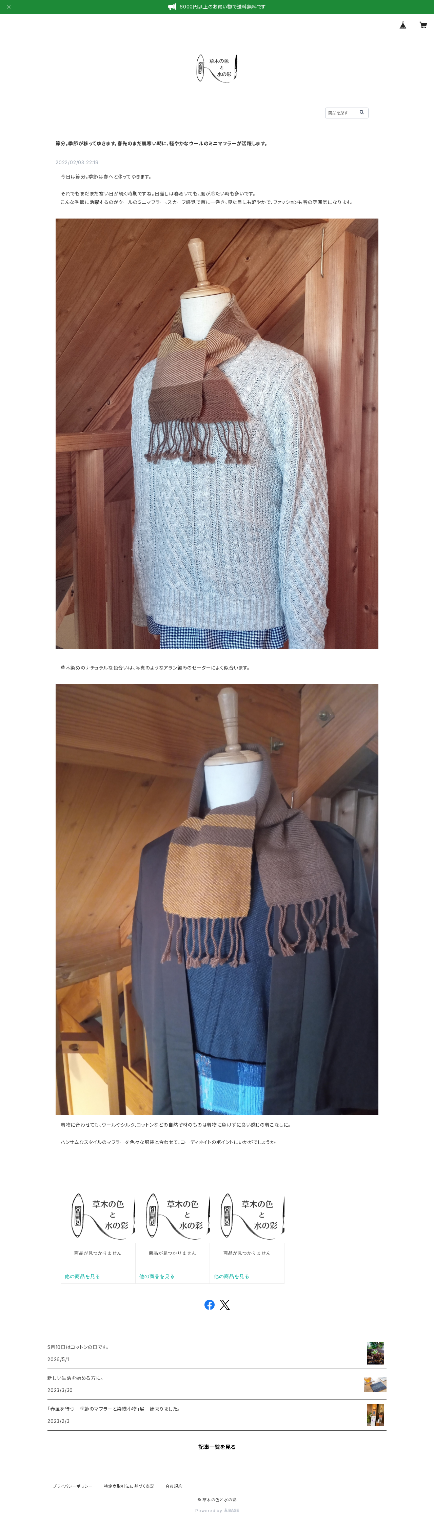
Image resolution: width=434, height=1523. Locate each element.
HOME (68, 112)
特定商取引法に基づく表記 (129, 1486)
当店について (102, 112)
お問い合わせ (175, 112)
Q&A (207, 112)
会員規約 (174, 1486)
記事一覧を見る (217, 1447)
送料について (298, 112)
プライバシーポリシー (73, 1486)
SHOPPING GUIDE (248, 112)
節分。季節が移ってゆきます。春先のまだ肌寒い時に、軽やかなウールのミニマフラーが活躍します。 (162, 143)
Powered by (209, 1510)
